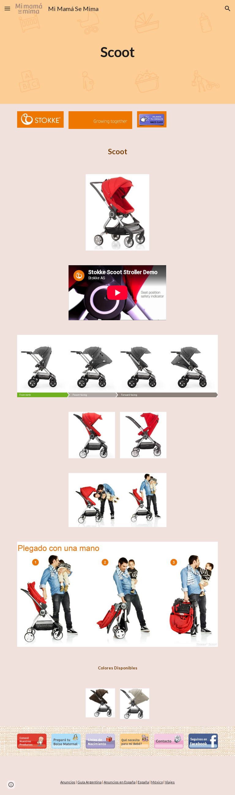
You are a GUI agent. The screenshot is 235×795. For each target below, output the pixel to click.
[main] (117, 52)
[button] (7, 8)
